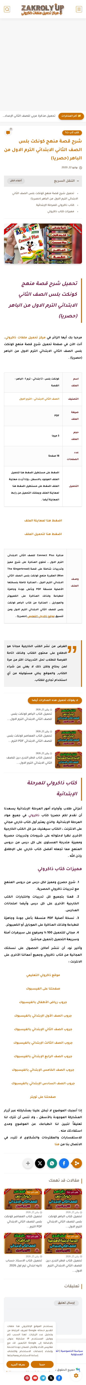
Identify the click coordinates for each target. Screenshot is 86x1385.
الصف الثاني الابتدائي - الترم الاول (39, 399)
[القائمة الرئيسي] (79, 9)
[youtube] (35, 1378)
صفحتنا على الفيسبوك (43, 989)
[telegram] (43, 1378)
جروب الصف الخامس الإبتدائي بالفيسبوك (43, 1070)
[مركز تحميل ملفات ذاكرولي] (43, 9)
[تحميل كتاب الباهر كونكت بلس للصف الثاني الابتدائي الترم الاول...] (68, 716)
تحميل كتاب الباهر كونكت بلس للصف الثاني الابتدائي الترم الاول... (29, 717)
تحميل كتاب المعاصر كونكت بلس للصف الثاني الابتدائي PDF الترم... (29, 739)
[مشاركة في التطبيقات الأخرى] (28, 1163)
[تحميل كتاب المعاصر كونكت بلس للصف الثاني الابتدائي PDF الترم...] (68, 738)
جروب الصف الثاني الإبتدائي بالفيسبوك (43, 1029)
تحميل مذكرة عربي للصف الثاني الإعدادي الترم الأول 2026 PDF (28, 116)
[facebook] (59, 1378)
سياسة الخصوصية (72, 1351)
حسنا (42, 1364)
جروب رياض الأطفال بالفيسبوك (43, 1002)
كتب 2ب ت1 (72, 132)
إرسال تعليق (66, 1303)
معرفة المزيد (18, 1364)
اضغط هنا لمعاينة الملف (43, 521)
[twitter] (51, 1378)
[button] (64, 1163)
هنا (57, 1144)
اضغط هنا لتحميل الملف (43, 534)
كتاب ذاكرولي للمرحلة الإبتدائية (55, 205)
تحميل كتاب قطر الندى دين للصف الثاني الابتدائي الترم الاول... (29, 760)
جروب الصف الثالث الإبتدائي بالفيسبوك (43, 1043)
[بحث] (7, 9)
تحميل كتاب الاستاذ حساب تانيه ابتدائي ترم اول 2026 (24, 1263)
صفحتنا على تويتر (43, 1097)
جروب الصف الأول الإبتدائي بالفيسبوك (43, 1016)
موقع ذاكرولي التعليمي (41, 616)
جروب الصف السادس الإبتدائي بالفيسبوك (43, 1083)
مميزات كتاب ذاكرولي (60, 211)
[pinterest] (27, 1378)
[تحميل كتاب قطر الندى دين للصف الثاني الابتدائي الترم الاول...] (68, 760)
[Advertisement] (43, 65)
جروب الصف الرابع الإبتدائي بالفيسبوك (43, 1056)
